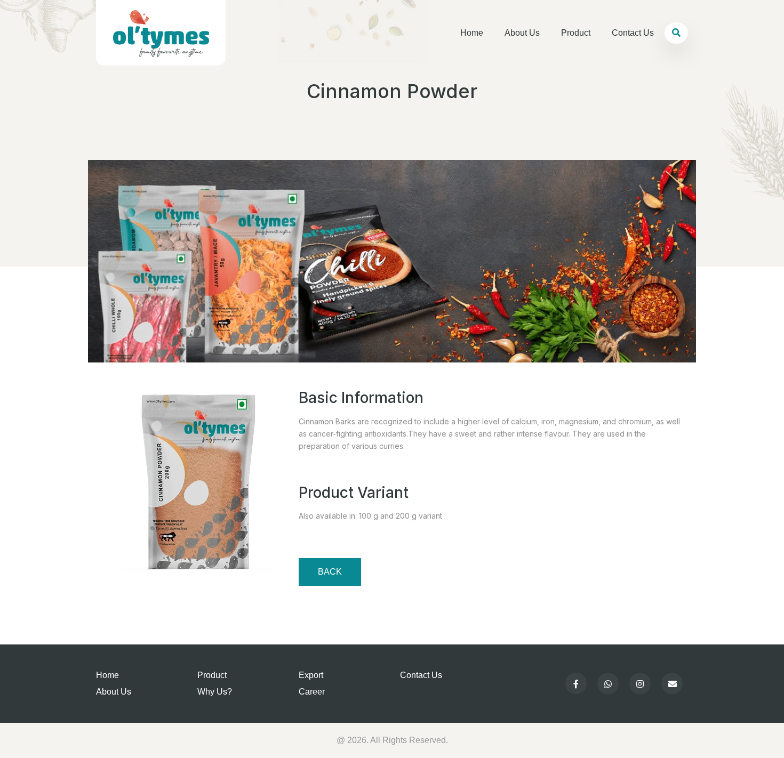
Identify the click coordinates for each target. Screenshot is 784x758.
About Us (522, 32)
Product (575, 32)
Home (471, 32)
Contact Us (633, 32)
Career (312, 691)
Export (311, 675)
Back (330, 571)
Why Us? (214, 691)
